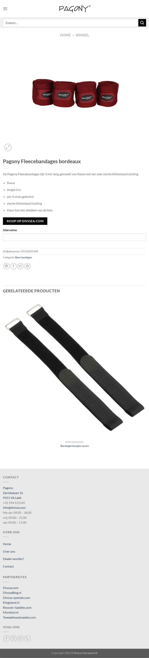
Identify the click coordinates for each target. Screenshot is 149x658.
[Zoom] (8, 147)
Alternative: (10, 230)
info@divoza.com (14, 507)
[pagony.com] (74, 8)
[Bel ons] (27, 638)
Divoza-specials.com (16, 597)
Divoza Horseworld (85, 653)
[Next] (17, 145)
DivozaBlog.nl (12, 592)
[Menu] (5, 8)
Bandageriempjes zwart (75, 445)
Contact (8, 566)
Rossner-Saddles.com (17, 607)
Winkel (82, 35)
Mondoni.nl (10, 612)
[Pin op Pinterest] (27, 266)
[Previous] (5, 462)
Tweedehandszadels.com (19, 617)
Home (65, 35)
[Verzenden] (142, 22)
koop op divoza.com (25, 221)
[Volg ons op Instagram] (13, 638)
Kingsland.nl (11, 602)
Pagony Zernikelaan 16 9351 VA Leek (13, 492)
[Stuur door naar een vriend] (20, 266)
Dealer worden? (13, 559)
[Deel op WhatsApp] (6, 266)
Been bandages (23, 257)
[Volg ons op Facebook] (6, 638)
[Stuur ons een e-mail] (20, 638)
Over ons (9, 551)
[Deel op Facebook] (13, 266)
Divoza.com (10, 588)
